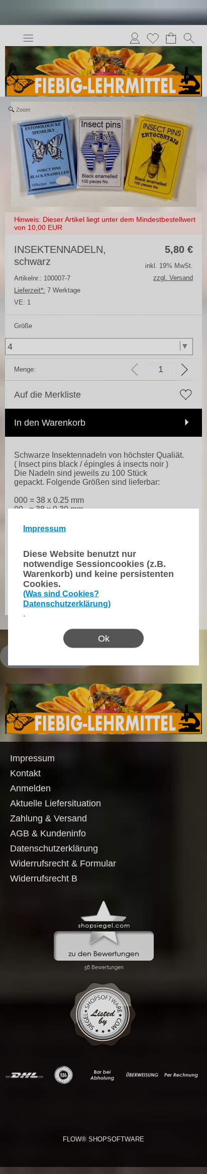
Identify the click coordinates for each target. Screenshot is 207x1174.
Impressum (44, 528)
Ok (104, 639)
